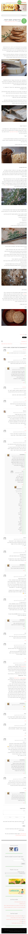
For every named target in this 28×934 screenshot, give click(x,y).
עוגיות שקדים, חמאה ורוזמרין (12, 20)
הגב (25, 355)
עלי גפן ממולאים (22, 903)
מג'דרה (21, 921)
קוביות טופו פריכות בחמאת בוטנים (17, 917)
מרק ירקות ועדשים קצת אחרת (20, 901)
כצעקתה (24, 294)
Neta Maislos (23, 666)
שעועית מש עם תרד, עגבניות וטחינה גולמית (14, 915)
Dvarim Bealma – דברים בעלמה (20, 678)
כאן (6, 184)
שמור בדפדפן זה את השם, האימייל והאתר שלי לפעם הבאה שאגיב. (13, 822)
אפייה (16, 21)
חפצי (24, 919)
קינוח (11, 21)
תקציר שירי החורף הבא (14, 131)
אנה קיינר (24, 349)
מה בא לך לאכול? (21, 871)
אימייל (22, 859)
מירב (24, 915)
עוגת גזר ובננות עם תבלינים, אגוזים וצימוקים (14, 919)
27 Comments (24, 341)
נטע (25, 661)
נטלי (25, 430)
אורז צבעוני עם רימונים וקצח (6, 343)
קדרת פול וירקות (24, 343)
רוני (25, 400)
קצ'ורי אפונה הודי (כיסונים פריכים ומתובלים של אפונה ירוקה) (14, 905)
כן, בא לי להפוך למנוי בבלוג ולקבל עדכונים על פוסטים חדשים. (14, 829)
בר (24, 917)
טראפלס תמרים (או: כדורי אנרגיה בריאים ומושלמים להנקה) (14, 907)
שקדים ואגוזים (7, 21)
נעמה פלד (24, 387)
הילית (24, 923)
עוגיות (14, 21)
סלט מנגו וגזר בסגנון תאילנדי (17, 923)
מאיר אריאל (22, 334)
